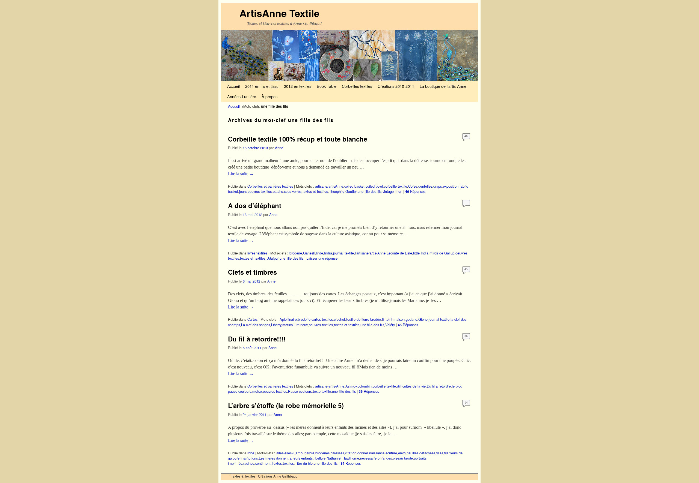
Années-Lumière (241, 96)
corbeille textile (395, 186)
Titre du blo (304, 463)
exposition (450, 186)
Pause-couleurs (300, 391)
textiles (288, 463)
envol (402, 452)
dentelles (425, 186)
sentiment (263, 463)
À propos (269, 96)
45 (466, 269)
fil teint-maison (393, 319)
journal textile (343, 253)
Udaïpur (272, 258)
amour (300, 452)
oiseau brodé (403, 458)
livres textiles (257, 253)
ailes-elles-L (285, 452)
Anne (279, 147)
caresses (337, 452)
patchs (278, 191)
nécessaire (368, 458)
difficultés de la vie (411, 386)
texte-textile (322, 391)
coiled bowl (374, 186)
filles (439, 452)
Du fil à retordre (439, 386)
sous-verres (292, 191)
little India (420, 253)
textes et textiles (315, 191)
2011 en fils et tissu (262, 86)
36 (466, 336)
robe (250, 452)
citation (350, 452)
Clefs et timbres (252, 272)
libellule (319, 458)
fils (446, 452)
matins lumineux (295, 324)
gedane (411, 319)
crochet (339, 319)
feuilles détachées (421, 452)
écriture (391, 452)
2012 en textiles (297, 86)
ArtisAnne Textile (279, 13)
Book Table (326, 86)
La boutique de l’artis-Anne (443, 86)
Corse (412, 186)
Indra (328, 253)
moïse (257, 391)
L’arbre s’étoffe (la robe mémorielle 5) (286, 405)
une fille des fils (369, 191)
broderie (295, 253)
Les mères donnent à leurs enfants (286, 458)
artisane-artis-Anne (329, 386)
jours (243, 191)
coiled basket (354, 186)
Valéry (390, 324)
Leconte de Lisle (399, 253)
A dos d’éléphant (254, 205)
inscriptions (249, 458)
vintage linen (392, 191)
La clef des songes (255, 324)
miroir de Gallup (442, 253)
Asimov (351, 386)
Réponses (415, 191)
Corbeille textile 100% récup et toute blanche (297, 138)
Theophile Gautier (343, 191)
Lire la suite (241, 173)
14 (466, 402)
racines (248, 463)
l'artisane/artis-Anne (370, 253)
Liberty (276, 324)
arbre (310, 452)
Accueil (233, 86)
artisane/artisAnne (329, 186)
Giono (423, 319)
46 (466, 136)
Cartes (252, 319)
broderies (322, 452)
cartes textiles (322, 319)
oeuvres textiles (260, 191)
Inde (319, 253)
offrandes (385, 458)
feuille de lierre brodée (363, 319)
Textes (277, 463)
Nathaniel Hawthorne (343, 458)
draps (437, 186)
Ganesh (309, 253)
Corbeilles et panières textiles (270, 186)
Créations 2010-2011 (396, 86)
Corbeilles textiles (357, 86)
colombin (365, 386)
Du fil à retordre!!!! (257, 338)
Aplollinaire (288, 319)
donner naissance (370, 452)
